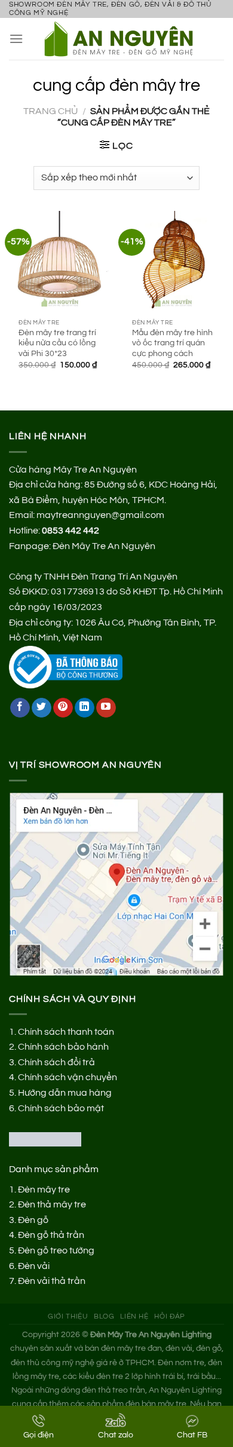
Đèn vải (34, 1266)
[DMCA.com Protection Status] (45, 1139)
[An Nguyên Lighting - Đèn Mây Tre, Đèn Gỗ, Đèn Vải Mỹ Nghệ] (123, 39)
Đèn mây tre (44, 1189)
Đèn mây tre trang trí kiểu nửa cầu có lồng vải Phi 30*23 (57, 343)
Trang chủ (50, 111)
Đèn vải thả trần (51, 1281)
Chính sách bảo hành (63, 1046)
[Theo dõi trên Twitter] (41, 708)
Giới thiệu (68, 1316)
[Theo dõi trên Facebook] (20, 708)
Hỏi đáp (169, 1316)
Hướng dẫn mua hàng (65, 1092)
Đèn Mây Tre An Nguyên (104, 546)
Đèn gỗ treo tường (56, 1250)
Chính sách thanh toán (66, 1032)
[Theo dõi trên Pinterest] (63, 708)
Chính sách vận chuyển (67, 1077)
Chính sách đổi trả (56, 1062)
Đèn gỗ (33, 1220)
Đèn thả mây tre (52, 1204)
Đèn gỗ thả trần (51, 1235)
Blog (104, 1316)
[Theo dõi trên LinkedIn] (84, 708)
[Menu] (16, 38)
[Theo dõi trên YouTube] (106, 708)
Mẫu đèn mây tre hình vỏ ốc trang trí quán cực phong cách (172, 343)
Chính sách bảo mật (61, 1108)
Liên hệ (134, 1316)
